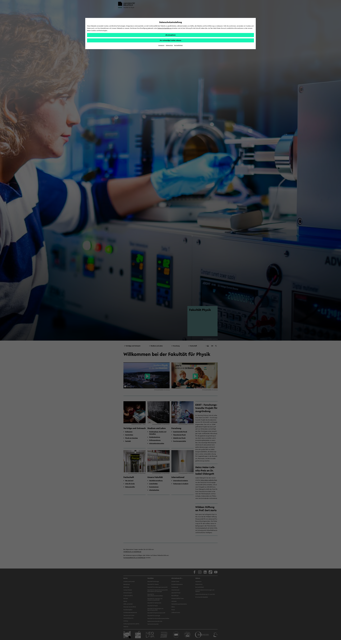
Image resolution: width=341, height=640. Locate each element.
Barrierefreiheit (178, 45)
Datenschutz (169, 45)
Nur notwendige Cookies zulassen (170, 40)
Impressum (161, 45)
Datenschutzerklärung (164, 28)
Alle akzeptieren (170, 35)
